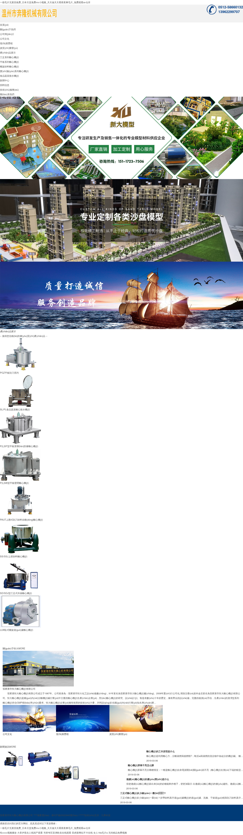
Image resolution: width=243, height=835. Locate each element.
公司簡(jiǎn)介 (7, 34)
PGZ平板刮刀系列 (9, 372)
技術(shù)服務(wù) (9, 89)
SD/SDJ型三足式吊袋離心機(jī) (16, 593)
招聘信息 (4, 85)
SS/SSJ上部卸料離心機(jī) (13, 556)
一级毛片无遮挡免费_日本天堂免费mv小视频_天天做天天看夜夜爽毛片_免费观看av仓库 (45, 2)
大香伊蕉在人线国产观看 (30, 832)
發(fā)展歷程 (6, 43)
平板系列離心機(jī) (9, 61)
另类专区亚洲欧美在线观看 (57, 832)
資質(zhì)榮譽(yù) (9, 48)
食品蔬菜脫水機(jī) (9, 75)
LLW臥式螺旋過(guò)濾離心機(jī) (16, 630)
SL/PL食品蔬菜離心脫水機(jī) (15, 409)
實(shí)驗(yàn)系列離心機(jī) (14, 71)
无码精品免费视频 (117, 832)
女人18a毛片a (100, 832)
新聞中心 (4, 80)
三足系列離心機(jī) (9, 57)
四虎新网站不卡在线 (82, 832)
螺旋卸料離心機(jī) (9, 66)
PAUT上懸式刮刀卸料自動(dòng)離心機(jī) (21, 519)
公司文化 (4, 38)
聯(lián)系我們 (7, 94)
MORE (21, 648)
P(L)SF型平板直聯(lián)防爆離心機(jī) (19, 446)
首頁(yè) (4, 24)
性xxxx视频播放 (8, 832)
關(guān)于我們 (8, 29)
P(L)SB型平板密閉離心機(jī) (14, 483)
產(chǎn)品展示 (8, 52)
